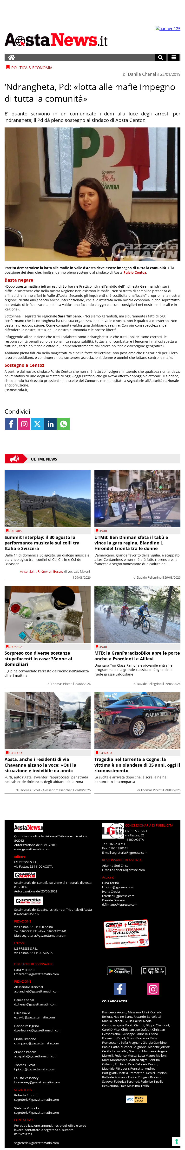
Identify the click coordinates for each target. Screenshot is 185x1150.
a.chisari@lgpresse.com (128, 870)
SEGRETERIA (23, 1089)
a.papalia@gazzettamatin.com (35, 1056)
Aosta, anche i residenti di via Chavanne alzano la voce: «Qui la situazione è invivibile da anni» (40, 764)
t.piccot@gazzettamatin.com (34, 1069)
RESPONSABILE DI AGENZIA (121, 860)
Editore (20, 856)
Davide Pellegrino (149, 577)
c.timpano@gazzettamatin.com (36, 1043)
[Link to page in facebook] (11, 424)
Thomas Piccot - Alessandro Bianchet (45, 790)
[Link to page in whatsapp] (63, 424)
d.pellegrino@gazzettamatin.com (37, 1030)
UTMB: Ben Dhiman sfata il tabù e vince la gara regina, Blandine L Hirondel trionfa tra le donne (131, 542)
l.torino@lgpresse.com (118, 887)
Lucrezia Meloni (78, 571)
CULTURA (15, 531)
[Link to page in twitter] (37, 424)
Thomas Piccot (61, 684)
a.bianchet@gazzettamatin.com (36, 991)
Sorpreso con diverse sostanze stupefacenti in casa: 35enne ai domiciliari (38, 658)
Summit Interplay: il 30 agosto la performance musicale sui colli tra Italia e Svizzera (42, 542)
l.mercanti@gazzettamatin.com (36, 974)
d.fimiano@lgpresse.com (120, 904)
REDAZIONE (22, 921)
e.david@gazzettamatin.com (34, 1017)
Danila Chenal (142, 74)
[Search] (160, 57)
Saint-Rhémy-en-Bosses (46, 571)
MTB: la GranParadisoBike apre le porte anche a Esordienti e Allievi (137, 655)
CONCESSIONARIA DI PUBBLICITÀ (149, 825)
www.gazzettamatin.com (32, 849)
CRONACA (15, 647)
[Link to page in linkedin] (50, 424)
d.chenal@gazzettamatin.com (35, 1004)
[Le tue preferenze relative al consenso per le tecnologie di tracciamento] (176, 1141)
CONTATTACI (23, 1120)
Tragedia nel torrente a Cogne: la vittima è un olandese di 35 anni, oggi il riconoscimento (137, 764)
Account (108, 877)
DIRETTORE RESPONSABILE (33, 964)
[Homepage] (11, 57)
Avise (23, 571)
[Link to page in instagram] (24, 424)
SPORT (103, 531)
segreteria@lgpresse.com (129, 852)
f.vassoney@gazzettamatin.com (37, 1082)
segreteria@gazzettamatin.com (44, 935)
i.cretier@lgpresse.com (118, 896)
